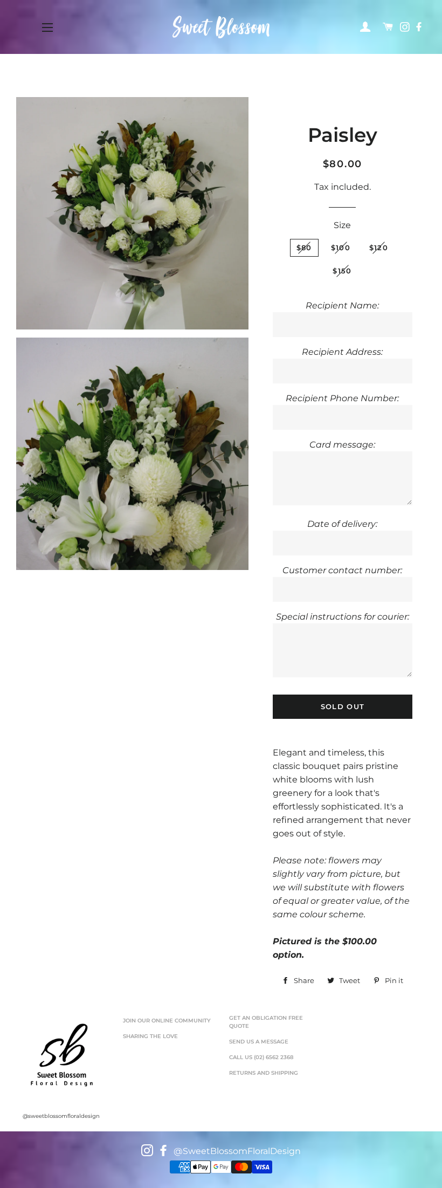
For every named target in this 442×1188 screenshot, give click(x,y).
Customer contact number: (342, 570)
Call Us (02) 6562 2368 (261, 1057)
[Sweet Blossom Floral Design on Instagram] (406, 27)
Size (342, 225)
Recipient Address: (342, 352)
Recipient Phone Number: (342, 398)
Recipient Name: (342, 305)
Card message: (342, 445)
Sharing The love (150, 1036)
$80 (304, 247)
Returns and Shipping (263, 1072)
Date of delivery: (342, 524)
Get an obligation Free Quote (266, 1022)
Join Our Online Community (167, 1020)
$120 (378, 247)
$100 (340, 247)
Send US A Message (258, 1041)
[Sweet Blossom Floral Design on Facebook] (420, 27)
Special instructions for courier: (342, 617)
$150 (342, 270)
